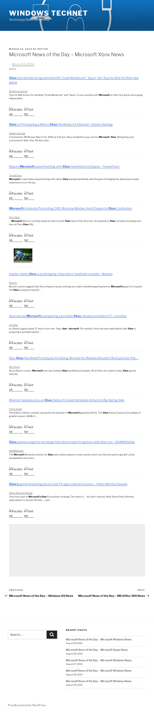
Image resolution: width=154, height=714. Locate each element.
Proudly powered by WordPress (27, 705)
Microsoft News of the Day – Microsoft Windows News (98, 639)
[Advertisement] (77, 550)
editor (43, 49)
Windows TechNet (48, 13)
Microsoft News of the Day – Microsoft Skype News (97, 649)
